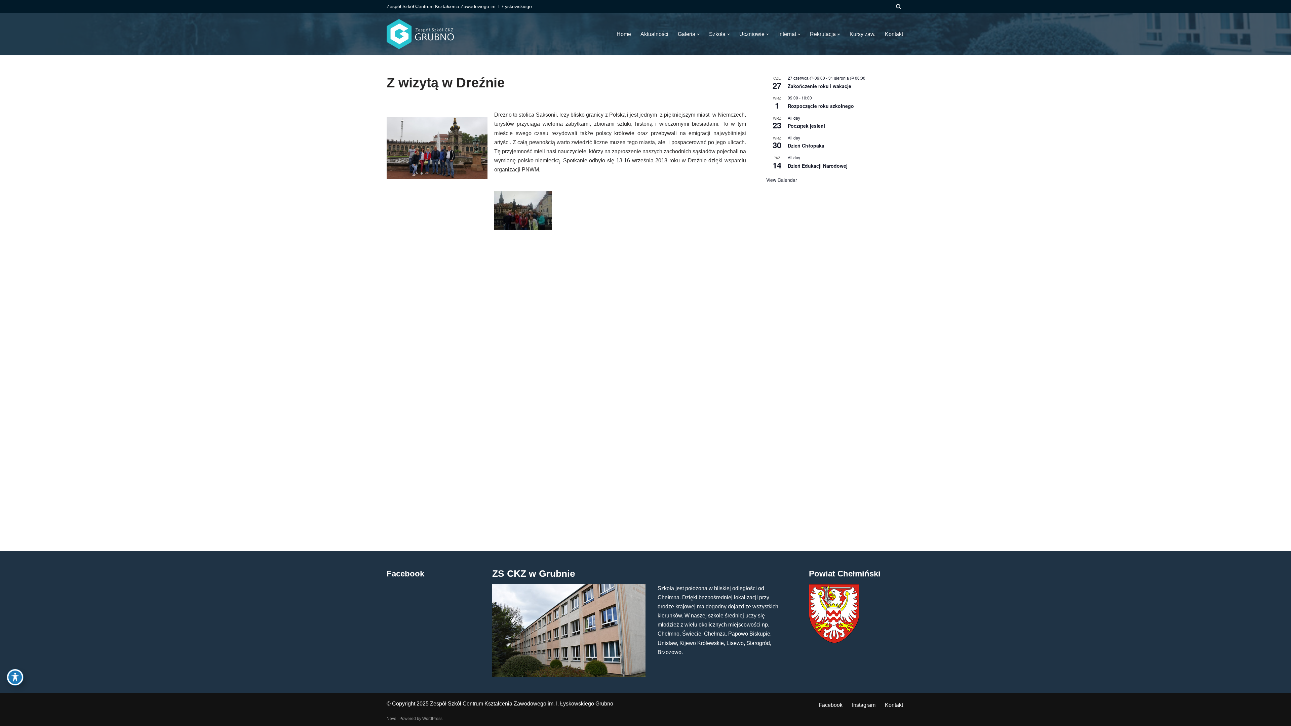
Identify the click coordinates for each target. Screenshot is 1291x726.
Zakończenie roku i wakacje (819, 86)
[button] (698, 34)
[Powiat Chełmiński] (834, 641)
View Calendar (781, 179)
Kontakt (894, 705)
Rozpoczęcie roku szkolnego (821, 106)
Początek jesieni (806, 125)
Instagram (863, 705)
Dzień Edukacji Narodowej (818, 165)
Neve (391, 718)
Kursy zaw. (862, 34)
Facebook (831, 705)
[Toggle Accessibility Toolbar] (15, 677)
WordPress (432, 718)
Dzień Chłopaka (806, 145)
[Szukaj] (898, 6)
